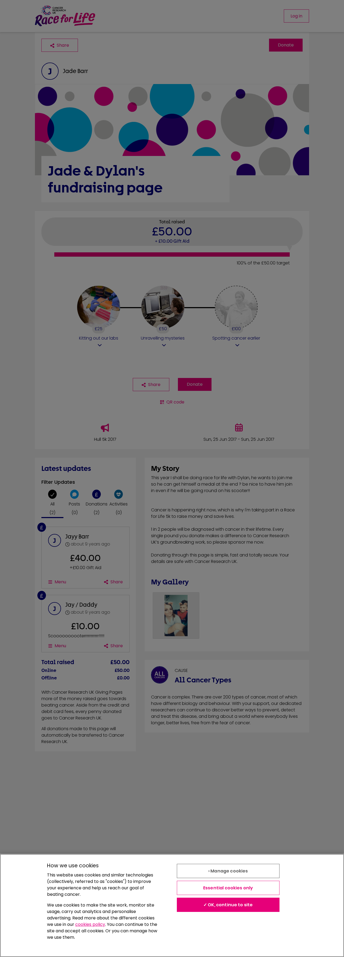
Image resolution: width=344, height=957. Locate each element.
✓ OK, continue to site (228, 905)
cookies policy (90, 924)
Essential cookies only (228, 888)
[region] (172, 905)
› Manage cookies (228, 871)
